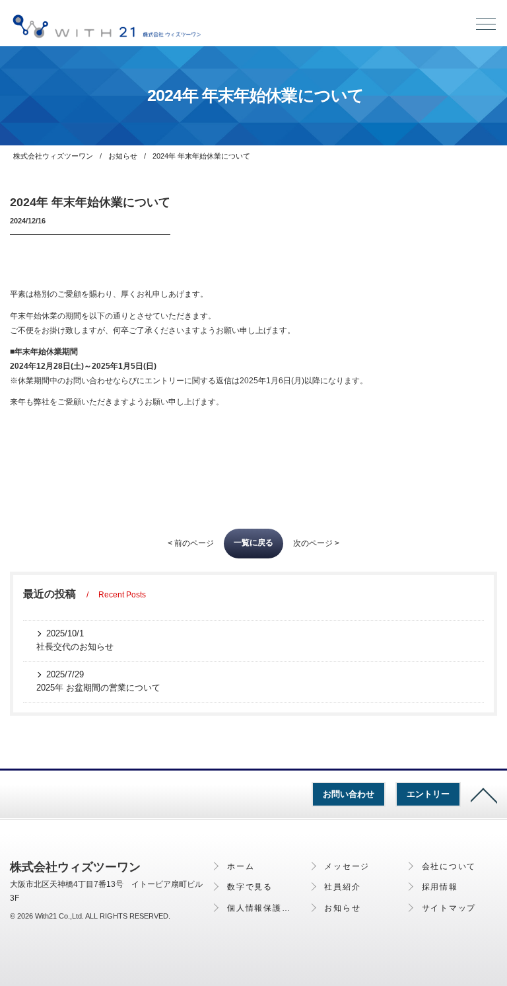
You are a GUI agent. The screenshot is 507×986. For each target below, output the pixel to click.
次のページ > (316, 543)
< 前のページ (191, 543)
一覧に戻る (253, 542)
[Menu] (485, 27)
